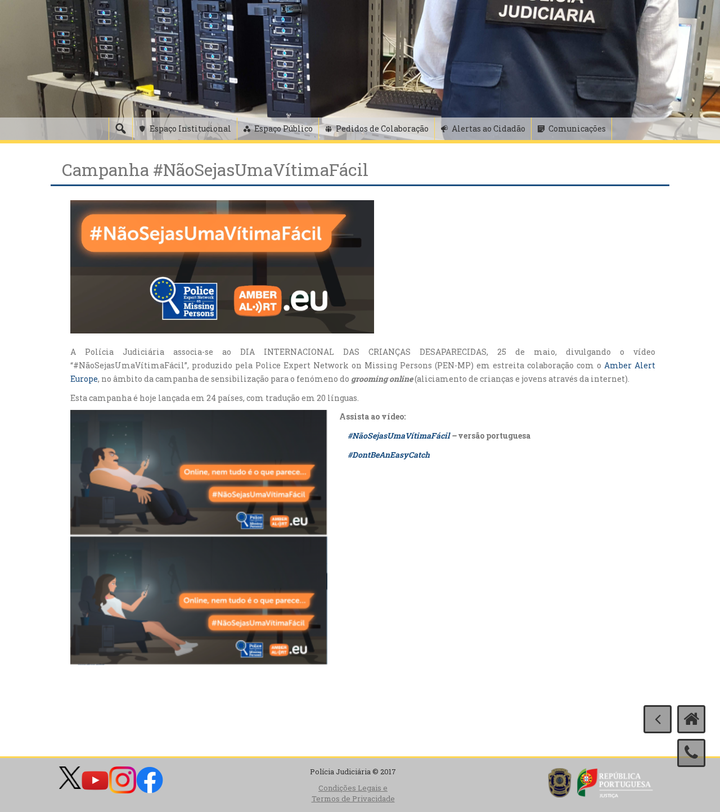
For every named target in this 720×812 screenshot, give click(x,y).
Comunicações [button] (577, 128)
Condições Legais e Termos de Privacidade (353, 793)
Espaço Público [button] (283, 128)
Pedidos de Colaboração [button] (382, 128)
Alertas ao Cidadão (488, 128)
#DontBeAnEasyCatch (389, 454)
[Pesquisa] (120, 129)
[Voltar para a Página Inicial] (691, 719)
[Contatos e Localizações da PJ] (691, 753)
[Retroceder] (658, 719)
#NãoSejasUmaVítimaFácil (398, 435)
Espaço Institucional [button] (190, 128)
